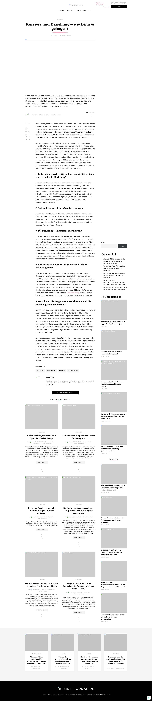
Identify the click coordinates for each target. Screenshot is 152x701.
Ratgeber (78, 10)
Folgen (119, 6)
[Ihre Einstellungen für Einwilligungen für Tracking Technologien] (149, 698)
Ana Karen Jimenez (75, 441)
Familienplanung (73, 293)
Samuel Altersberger (39, 441)
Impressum (99, 694)
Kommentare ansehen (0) (65, 392)
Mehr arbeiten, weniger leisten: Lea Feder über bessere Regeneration (115, 288)
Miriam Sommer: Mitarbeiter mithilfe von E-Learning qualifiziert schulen (112, 448)
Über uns (91, 10)
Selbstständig (73, 370)
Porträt (69, 10)
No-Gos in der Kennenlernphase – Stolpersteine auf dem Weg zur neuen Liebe (78, 510)
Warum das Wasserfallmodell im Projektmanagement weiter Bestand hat (114, 268)
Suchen (102, 242)
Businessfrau (51, 370)
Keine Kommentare (56, 115)
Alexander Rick (36, 666)
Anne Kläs (34, 115)
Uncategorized (36, 653)
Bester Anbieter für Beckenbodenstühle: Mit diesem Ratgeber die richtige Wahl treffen (114, 282)
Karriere (62, 370)
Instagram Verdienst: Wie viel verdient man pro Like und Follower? (41, 510)
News (84, 10)
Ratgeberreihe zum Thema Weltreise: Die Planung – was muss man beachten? (78, 586)
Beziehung (40, 370)
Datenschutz (106, 694)
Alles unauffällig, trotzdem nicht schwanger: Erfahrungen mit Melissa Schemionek (114, 261)
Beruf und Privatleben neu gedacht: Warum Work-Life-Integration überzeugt (115, 275)
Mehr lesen (41, 462)
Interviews (61, 10)
